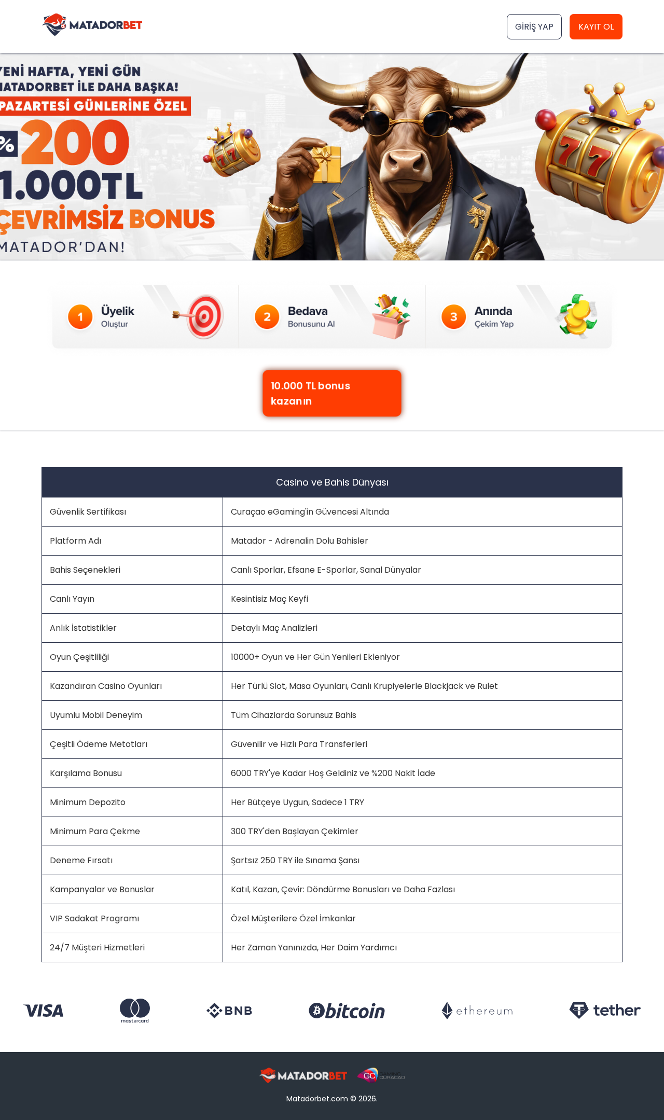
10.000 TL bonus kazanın (310, 393)
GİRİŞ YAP (534, 27)
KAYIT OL (596, 27)
